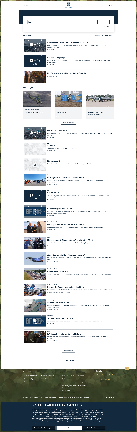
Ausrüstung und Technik (64, 292)
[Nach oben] (127, 368)
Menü (26, 5)
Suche (110, 5)
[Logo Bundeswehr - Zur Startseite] (68, 5)
